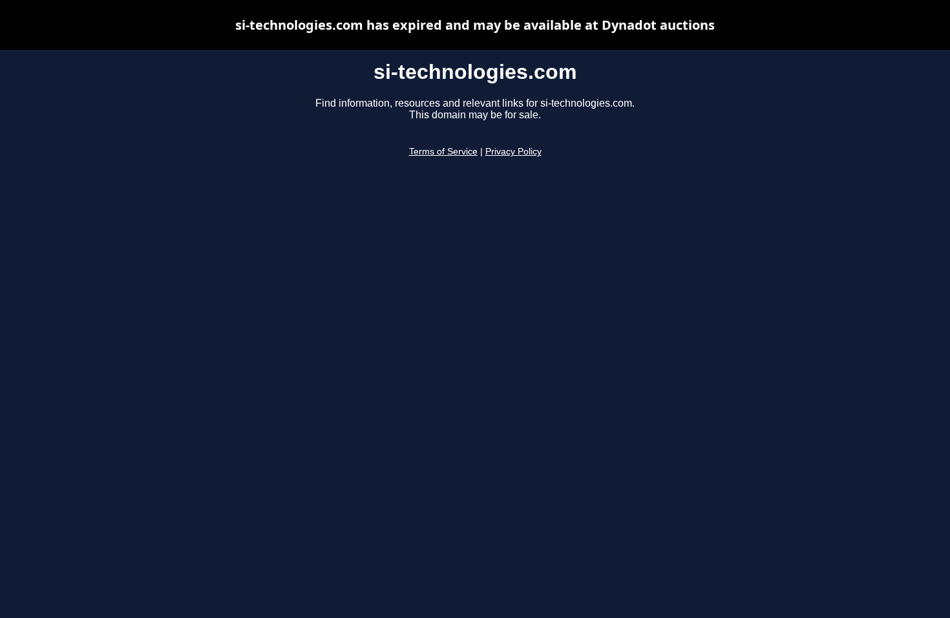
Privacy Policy (513, 151)
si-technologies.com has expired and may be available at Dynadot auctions (475, 25)
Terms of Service (443, 151)
